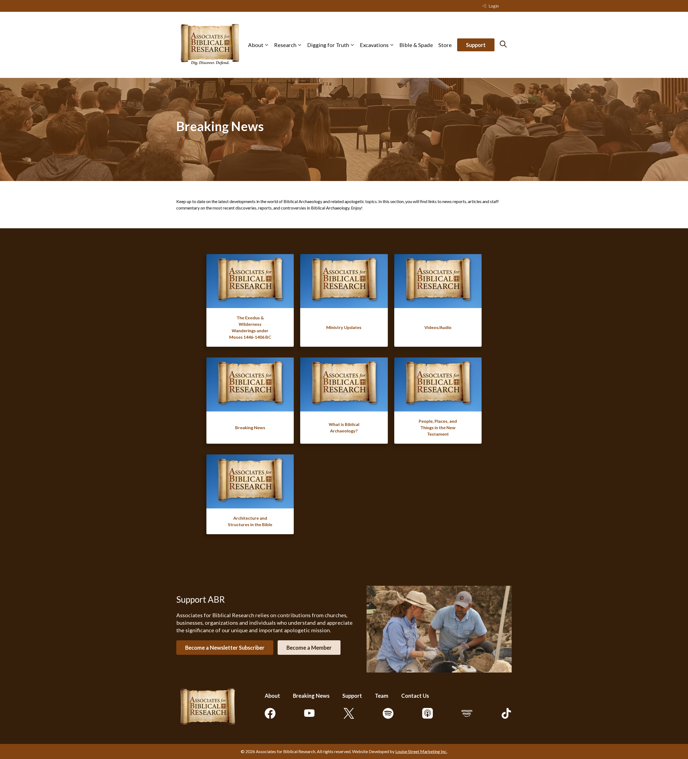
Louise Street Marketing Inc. (421, 751)
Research (285, 45)
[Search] (503, 44)
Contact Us (415, 695)
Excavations (374, 45)
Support (476, 45)
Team (381, 695)
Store (445, 45)
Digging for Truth (328, 45)
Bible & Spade (416, 45)
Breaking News (311, 695)
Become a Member (309, 647)
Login (494, 5)
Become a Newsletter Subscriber (224, 647)
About (255, 45)
